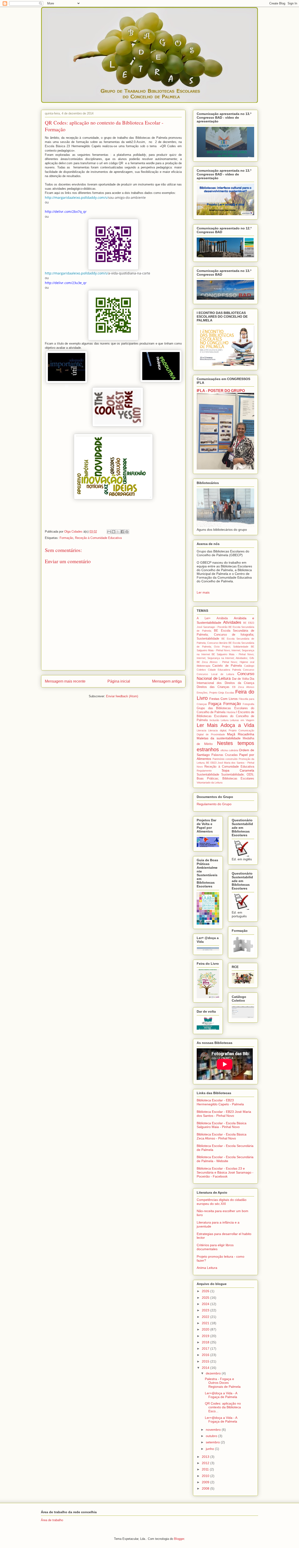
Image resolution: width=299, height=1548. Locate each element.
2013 (206, 1457)
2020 (206, 1329)
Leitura (224, 720)
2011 (206, 1469)
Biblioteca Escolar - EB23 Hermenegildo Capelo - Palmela (220, 1102)
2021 (206, 1323)
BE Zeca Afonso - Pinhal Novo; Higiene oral (225, 662)
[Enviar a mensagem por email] (109, 531)
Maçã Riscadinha (240, 734)
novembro (214, 1429)
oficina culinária (229, 750)
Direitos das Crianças (213, 687)
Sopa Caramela (238, 770)
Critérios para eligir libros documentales (215, 1247)
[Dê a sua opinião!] (113, 531)
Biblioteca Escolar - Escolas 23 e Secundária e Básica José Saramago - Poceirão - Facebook (225, 1172)
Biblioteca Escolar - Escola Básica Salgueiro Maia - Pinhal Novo (221, 1125)
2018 (206, 1342)
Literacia (201, 730)
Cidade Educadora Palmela (224, 669)
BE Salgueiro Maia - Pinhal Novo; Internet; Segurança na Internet (225, 650)
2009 (206, 1482)
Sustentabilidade (208, 774)
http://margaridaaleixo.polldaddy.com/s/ (76, 197)
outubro (212, 1436)
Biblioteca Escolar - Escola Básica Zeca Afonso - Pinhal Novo (221, 1136)
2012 (206, 1463)
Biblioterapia (203, 665)
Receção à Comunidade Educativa (98, 538)
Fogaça (214, 703)
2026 (206, 1291)
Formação (66, 538)
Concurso (248, 669)
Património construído (225, 759)
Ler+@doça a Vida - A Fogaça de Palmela (221, 1395)
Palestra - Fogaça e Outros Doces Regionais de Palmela (223, 1383)
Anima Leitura (207, 1268)
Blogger (179, 1539)
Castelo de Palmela (227, 665)
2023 (206, 1310)
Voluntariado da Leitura (209, 782)
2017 (206, 1348)
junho (210, 1449)
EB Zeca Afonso (243, 687)
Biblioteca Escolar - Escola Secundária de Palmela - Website (225, 1159)
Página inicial (118, 681)
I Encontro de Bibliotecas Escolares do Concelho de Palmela (225, 716)
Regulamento (204, 770)
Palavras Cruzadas (224, 755)
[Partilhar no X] (118, 531)
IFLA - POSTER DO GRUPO (221, 390)
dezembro (214, 1373)
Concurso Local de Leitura (215, 674)
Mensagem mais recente (65, 681)
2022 (206, 1317)
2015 (206, 1361)
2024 (206, 1304)
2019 (206, 1336)
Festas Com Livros (223, 699)
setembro (213, 1442)
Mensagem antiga (167, 681)
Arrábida (222, 618)
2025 (206, 1297)
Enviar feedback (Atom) (122, 696)
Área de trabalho (52, 1520)
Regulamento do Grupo (214, 804)
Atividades (232, 622)
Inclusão (214, 720)
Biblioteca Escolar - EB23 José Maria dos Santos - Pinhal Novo (224, 1113)
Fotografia (248, 704)
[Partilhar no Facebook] (122, 531)
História (231, 712)
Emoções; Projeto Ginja (210, 692)
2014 (206, 1368)
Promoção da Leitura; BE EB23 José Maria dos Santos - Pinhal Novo (225, 763)
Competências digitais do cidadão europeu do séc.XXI (221, 1202)
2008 (206, 1488)
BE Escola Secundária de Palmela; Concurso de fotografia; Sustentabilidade (225, 634)
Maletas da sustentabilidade (219, 738)
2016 (206, 1355)
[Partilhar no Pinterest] (127, 531)
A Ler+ (204, 618)
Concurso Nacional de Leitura (225, 676)
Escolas (229, 692)
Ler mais (203, 592)
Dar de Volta (240, 678)
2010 (206, 1476)
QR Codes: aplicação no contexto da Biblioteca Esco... (223, 1407)
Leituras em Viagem (242, 720)
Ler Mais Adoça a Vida (225, 725)
